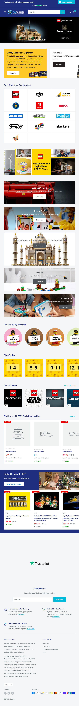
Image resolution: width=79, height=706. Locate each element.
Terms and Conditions (50, 649)
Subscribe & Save (67, 2)
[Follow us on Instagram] (12, 693)
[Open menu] (5, 12)
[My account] (70, 12)
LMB (7, 513)
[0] (73, 12)
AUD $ (6, 685)
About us (46, 643)
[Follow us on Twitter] (9, 693)
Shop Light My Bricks (14, 484)
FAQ (44, 653)
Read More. (56, 617)
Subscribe (59, 599)
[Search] (62, 12)
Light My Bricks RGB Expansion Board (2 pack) (17, 517)
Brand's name (10, 449)
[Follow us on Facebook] (5, 693)
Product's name (11, 451)
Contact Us (46, 646)
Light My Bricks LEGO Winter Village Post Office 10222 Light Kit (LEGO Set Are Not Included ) (46, 518)
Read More (21, 614)
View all (73, 416)
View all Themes (70, 386)
